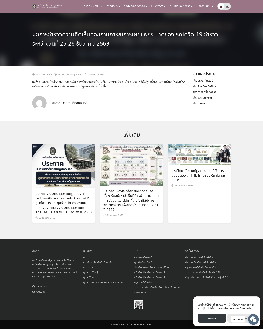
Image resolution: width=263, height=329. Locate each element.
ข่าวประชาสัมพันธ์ (96, 74)
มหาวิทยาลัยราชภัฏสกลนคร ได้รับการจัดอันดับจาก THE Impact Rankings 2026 (198, 175)
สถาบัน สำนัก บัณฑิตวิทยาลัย (97, 262)
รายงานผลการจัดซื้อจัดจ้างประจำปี (202, 272)
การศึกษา (112, 6)
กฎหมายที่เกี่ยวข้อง (143, 282)
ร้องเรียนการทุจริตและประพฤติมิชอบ (152, 267)
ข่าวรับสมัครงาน (202, 98)
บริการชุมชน (204, 6)
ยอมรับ (212, 318)
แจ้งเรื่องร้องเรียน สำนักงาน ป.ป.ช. (152, 272)
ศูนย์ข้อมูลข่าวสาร (180, 6)
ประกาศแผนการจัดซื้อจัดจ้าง (199, 257)
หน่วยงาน (88, 267)
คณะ (85, 257)
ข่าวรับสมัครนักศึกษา (205, 86)
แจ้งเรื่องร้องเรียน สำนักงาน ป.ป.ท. (152, 277)
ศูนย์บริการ (88, 277)
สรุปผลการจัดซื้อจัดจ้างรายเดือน (201, 267)
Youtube (40, 292)
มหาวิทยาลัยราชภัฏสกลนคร (70, 74)
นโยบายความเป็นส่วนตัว (237, 308)
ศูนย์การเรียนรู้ (90, 272)
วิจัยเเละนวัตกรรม (134, 6)
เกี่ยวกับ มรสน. (91, 6)
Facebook (41, 287)
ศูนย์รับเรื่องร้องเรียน (144, 262)
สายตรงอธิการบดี (143, 257)
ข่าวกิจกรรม (200, 104)
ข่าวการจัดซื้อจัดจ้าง (204, 92)
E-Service (157, 6)
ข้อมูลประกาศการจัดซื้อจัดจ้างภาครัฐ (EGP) (206, 277)
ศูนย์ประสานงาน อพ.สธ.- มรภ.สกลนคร (103, 282)
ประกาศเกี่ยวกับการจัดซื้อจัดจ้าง (201, 262)
